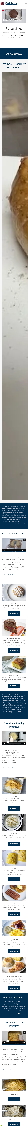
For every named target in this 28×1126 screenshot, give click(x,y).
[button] (25, 3)
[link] (9, 3)
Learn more (14, 613)
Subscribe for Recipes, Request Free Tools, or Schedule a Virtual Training (14, 53)
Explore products (14, 43)
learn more (14, 685)
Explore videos (7, 574)
